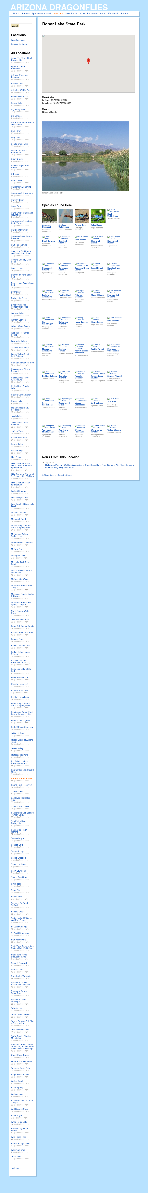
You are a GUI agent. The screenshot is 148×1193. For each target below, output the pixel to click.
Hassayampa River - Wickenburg (20, 378)
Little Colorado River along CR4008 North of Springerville (21, 465)
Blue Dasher (80, 239)
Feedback (113, 13)
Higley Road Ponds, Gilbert (20, 387)
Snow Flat (15, 890)
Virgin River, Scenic (20, 1074)
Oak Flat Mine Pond (20, 619)
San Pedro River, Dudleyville (19, 822)
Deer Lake (16, 291)
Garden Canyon (18, 319)
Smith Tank (16, 883)
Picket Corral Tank (19, 690)
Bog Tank (15, 137)
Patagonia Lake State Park (21, 669)
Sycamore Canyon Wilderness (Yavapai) (20, 983)
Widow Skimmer (114, 430)
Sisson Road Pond (19, 877)
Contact (61, 475)
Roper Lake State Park (21, 778)
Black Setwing (48, 241)
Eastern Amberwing (47, 296)
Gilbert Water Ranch (20, 326)
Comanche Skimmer (63, 269)
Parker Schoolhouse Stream (20, 653)
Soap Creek (16, 896)
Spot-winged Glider (64, 404)
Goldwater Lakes (19, 341)
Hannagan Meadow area (22, 362)
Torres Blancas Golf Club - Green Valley (22, 1022)
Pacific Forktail (97, 349)
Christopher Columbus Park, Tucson (21, 222)
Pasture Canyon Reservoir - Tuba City (20, 661)
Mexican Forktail (62, 350)
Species (26, 13)
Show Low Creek (19, 864)
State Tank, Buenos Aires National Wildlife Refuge (22, 947)
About (103, 13)
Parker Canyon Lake (20, 645)
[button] (88, 61)
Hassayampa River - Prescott (20, 370)
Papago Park (17, 639)
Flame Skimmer (98, 295)
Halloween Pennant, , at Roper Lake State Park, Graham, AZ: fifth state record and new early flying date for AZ (89, 466)
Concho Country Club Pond (21, 260)
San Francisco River (20, 806)
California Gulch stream (22, 193)
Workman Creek (18, 1149)
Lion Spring (16, 457)
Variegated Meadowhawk (48, 431)
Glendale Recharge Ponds (20, 333)
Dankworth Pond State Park (21, 275)
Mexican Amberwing (47, 350)
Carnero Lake (17, 199)
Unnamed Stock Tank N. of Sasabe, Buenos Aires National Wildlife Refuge (22, 1046)
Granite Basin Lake (20, 347)
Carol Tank (16, 206)
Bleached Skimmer (63, 242)
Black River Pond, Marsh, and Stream (22, 123)
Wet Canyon (16, 1115)
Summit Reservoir (19, 963)
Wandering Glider (63, 431)
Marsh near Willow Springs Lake (19, 535)
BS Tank (15, 173)
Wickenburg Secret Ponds (19, 1129)
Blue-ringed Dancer (112, 242)
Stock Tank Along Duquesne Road (19, 955)
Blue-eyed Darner (95, 242)
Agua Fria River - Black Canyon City (21, 58)
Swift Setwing (97, 403)
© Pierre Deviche (49, 475)
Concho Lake (17, 268)
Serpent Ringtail (114, 376)
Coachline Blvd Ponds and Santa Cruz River (21, 252)
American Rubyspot (46, 226)
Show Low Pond (18, 870)
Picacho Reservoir (19, 683)
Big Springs (16, 115)
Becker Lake (17, 103)
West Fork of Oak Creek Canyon (22, 1101)
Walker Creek (17, 1081)
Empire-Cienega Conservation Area (19, 305)
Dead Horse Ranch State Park (22, 284)
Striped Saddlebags (80, 404)
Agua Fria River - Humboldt (19, 67)
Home (16, 13)
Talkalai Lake (17, 1008)
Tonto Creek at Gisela (21, 1014)
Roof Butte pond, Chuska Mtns (22, 770)
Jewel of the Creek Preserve (19, 423)
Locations (58, 13)
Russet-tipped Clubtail (97, 377)
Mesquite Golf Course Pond (21, 563)
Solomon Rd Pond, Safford (19, 904)
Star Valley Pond (18, 939)
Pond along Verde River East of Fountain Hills (22, 712)
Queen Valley (17, 748)
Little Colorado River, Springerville (20, 483)
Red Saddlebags (49, 376)
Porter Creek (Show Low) (22, 726)
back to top (16, 1168)
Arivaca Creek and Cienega (19, 75)
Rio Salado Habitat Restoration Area (19, 762)
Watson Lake (17, 1094)
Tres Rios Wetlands (20, 1029)
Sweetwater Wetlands (21, 976)
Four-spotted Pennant (113, 296)
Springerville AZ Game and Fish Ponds (21, 919)
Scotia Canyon (17, 838)
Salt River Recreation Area (20, 798)
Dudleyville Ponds (19, 298)
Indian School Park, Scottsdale (20, 408)
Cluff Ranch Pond (19, 244)
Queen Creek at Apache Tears (22, 740)
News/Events (71, 13)
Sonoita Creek (17, 911)
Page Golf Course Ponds (22, 626)
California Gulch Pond (21, 186)
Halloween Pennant (63, 323)
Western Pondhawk (79, 431)
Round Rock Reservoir (21, 784)
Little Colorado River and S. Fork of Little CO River (22, 475)
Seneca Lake (17, 844)
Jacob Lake (16, 416)
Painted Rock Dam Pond (22, 632)
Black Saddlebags (112, 215)
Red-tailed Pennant (63, 377)
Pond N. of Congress (20, 720)
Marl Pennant (113, 320)
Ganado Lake (17, 313)
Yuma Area (16, 1156)
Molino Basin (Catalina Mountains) (21, 571)
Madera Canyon (18, 512)
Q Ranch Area (17, 733)
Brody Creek (17, 158)
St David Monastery (20, 933)
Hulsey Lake (16, 401)
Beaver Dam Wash (19, 96)
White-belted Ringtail (96, 431)
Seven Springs (17, 851)
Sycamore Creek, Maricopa (19, 1000)
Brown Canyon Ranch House (21, 166)
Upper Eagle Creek (20, 1055)
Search (124, 13)
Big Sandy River (18, 109)
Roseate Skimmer (79, 377)
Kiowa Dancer (97, 322)
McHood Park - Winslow (22, 542)
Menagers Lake (18, 555)
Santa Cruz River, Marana (19, 830)
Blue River (16, 130)
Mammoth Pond (18, 519)
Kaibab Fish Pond (19, 437)
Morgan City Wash (19, 578)
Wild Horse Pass (18, 1136)
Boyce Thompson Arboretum (19, 151)
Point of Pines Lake (20, 696)
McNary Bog (16, 549)
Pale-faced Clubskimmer (113, 350)
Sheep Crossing (18, 857)
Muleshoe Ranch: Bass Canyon (21, 586)
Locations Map (18, 40)
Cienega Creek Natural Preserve (21, 237)
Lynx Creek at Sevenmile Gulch (22, 504)
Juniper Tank (17, 431)
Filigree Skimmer (79, 296)
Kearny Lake (17, 444)
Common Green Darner (82, 269)
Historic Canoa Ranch (21, 394)
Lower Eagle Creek (20, 497)
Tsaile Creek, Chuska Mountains (21, 1037)
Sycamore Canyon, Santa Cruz (20, 992)
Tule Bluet (111, 401)
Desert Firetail (97, 268)
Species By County (19, 43)
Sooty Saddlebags (47, 404)
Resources (92, 13)
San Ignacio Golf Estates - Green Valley (22, 813)
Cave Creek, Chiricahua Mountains (22, 213)
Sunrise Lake (17, 969)
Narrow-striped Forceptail (81, 351)
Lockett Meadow (18, 491)
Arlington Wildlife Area (21, 90)
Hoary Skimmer (81, 322)
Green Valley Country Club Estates (21, 355)
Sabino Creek (17, 791)
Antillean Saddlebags (64, 226)
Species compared (41, 13)
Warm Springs (17, 1087)
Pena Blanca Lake (19, 677)
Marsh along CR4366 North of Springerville (21, 526)
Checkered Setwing (47, 269)
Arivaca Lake (17, 83)
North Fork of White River (20, 611)
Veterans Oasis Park (20, 1068)
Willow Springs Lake (20, 1143)
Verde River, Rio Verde (21, 1061)
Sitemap (68, 475)
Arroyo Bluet (80, 225)
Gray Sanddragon (47, 323)
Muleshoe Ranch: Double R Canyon (22, 594)
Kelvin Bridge (17, 450)
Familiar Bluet (65, 295)
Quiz (82, 13)
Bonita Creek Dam (19, 143)
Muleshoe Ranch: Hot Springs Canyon (21, 603)
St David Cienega (19, 926)
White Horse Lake (19, 1121)
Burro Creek (16, 180)
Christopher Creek (19, 229)
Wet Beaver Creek (19, 1109)
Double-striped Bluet (114, 269)
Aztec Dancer (97, 225)
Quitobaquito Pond (19, 754)
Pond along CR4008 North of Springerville (20, 704)
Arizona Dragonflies (59, 7)
